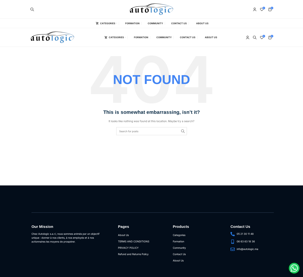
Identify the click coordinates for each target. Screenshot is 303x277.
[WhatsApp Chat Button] (294, 268)
